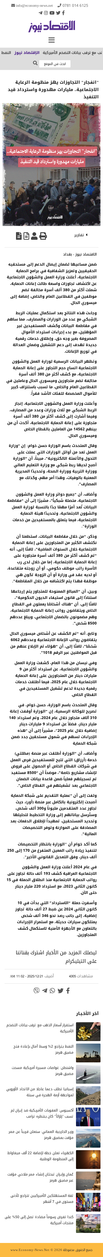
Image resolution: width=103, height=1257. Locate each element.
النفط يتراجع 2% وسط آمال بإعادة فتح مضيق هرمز (44, 1049)
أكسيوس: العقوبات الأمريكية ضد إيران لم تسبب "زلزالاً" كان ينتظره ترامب (42, 1113)
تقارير (79, 235)
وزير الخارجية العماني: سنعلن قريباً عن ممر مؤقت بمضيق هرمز (41, 1134)
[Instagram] (46, 12)
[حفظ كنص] (19, 236)
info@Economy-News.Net (34, 5)
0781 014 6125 (75, 5)
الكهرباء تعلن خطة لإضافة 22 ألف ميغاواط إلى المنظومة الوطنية (41, 1156)
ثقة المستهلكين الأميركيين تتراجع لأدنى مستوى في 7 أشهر (42, 1198)
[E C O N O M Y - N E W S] (51, 28)
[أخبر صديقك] (34, 236)
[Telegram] (40, 12)
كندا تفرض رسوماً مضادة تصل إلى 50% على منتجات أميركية (39, 1220)
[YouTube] (52, 12)
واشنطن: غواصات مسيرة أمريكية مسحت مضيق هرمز (43, 1070)
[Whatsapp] (52, 990)
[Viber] (37, 990)
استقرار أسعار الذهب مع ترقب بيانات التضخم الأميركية (40, 1028)
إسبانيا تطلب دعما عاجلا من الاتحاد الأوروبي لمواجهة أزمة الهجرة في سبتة (40, 1092)
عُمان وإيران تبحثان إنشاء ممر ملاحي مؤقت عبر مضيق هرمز (41, 1177)
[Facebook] (63, 12)
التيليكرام (76, 961)
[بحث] (35, 63)
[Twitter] (58, 12)
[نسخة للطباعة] (43, 236)
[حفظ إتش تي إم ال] (26, 236)
